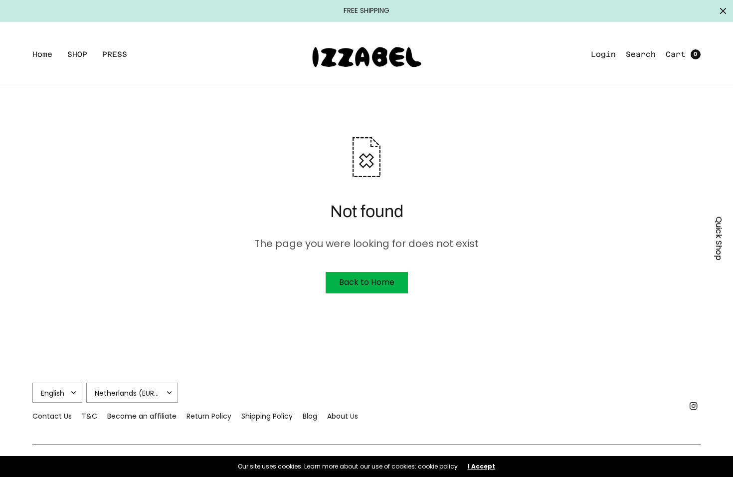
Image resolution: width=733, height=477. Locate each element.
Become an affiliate (142, 416)
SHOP (77, 54)
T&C (89, 416)
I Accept (481, 467)
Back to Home (366, 282)
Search (641, 54)
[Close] (723, 11)
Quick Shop (719, 238)
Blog (310, 416)
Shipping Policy (267, 416)
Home (42, 54)
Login (603, 54)
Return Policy (208, 416)
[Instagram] (693, 406)
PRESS (114, 54)
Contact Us (52, 416)
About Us (342, 416)
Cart (676, 54)
